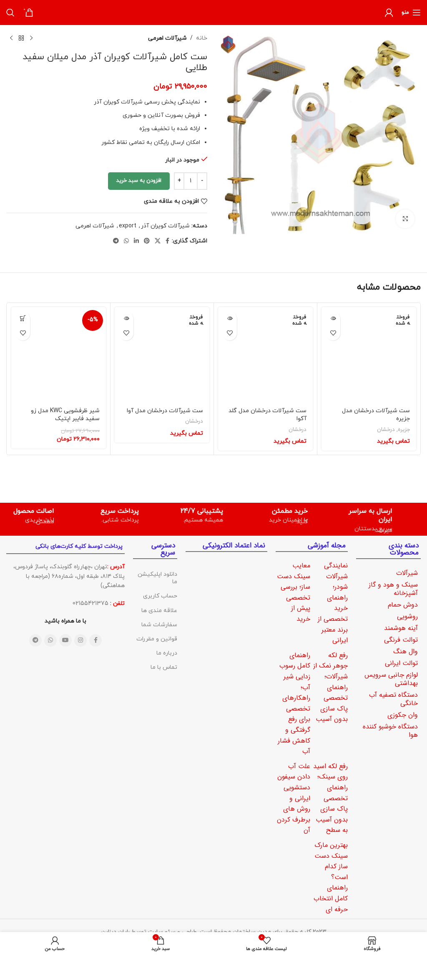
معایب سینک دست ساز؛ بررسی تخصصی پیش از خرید (293, 592)
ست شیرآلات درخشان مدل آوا (165, 411)
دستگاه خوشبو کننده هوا (390, 730)
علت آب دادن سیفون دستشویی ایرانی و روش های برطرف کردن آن (293, 798)
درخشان (386, 429)
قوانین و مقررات (156, 639)
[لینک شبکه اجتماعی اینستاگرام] (80, 640)
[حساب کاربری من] (389, 12)
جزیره (404, 429)
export (127, 226)
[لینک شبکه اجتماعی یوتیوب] (65, 640)
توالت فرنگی (401, 640)
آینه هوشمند (401, 628)
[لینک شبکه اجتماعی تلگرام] (116, 241)
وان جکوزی (402, 715)
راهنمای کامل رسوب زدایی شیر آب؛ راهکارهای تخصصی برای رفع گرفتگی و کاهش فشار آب (294, 703)
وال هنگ (405, 651)
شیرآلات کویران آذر (165, 226)
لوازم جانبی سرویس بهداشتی (391, 679)
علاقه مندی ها (159, 611)
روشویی (407, 616)
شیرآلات (407, 573)
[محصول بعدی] (11, 38)
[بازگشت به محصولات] (21, 38)
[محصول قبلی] (31, 38)
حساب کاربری (160, 596)
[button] (22, 318)
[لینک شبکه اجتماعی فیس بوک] (167, 241)
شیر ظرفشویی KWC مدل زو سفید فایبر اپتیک (65, 415)
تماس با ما (164, 667)
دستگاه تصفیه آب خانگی (393, 699)
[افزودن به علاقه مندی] (333, 333)
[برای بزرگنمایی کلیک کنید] (405, 218)
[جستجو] (10, 12)
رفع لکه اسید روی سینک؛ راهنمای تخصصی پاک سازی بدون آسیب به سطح (330, 798)
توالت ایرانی (401, 663)
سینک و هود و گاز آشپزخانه (393, 589)
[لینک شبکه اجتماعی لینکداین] (136, 241)
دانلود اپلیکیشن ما (157, 578)
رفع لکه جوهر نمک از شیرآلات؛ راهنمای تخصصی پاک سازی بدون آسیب (330, 687)
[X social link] (157, 241)
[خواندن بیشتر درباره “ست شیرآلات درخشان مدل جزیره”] (333, 318)
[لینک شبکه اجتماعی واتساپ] (126, 241)
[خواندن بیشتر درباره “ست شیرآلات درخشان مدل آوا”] (126, 318)
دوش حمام (403, 605)
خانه (201, 38)
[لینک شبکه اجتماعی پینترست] (146, 241)
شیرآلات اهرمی (167, 38)
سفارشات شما (159, 625)
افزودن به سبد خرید (138, 180)
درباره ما (166, 653)
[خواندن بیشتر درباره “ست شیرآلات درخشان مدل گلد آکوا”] (229, 318)
